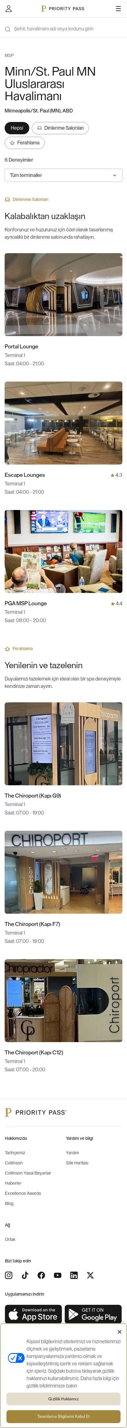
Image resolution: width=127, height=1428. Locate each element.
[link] (33, 1314)
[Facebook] (41, 1275)
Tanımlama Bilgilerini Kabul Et (63, 1416)
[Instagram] (8, 1275)
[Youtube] (57, 1275)
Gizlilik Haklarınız (63, 1399)
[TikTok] (25, 1275)
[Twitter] (90, 1275)
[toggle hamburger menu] (118, 8)
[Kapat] (119, 1332)
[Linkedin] (74, 1275)
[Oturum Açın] (8, 8)
